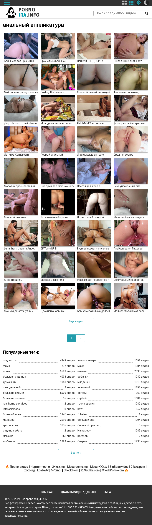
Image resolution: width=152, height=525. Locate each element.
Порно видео (19, 466)
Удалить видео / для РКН (78, 492)
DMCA (107, 492)
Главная (46, 492)
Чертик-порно (40, 466)
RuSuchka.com (90, 470)
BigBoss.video (119, 466)
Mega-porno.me (77, 466)
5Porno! (56, 470)
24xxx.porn (138, 466)
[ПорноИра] (26, 11)
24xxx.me (58, 466)
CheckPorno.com (113, 470)
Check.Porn (71, 470)
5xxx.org (29, 470)
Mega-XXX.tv (98, 466)
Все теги (76, 452)
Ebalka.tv (43, 470)
